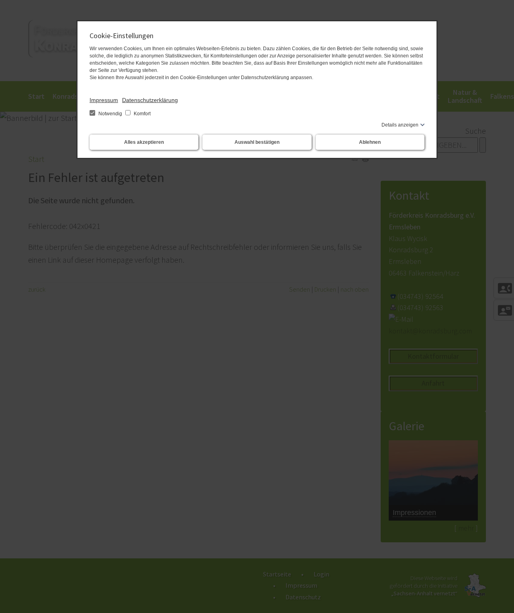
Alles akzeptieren (144, 142)
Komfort (142, 113)
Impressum (104, 100)
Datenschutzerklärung (150, 100)
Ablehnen (370, 142)
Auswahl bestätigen (257, 142)
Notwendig (110, 113)
